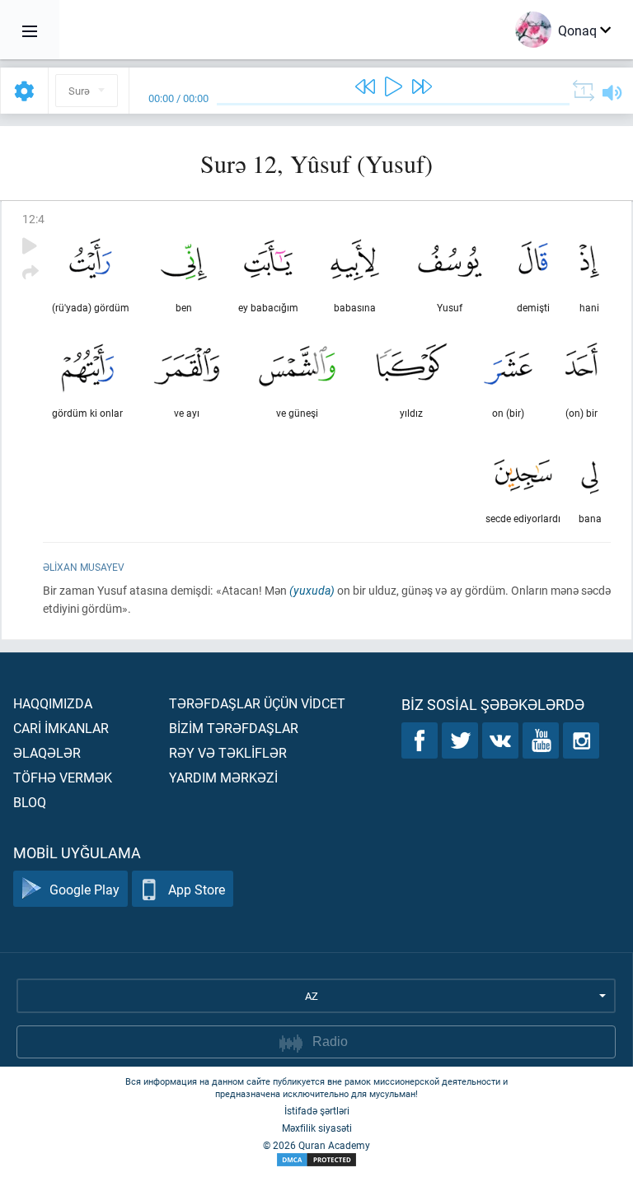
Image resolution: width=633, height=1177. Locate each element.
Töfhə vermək (62, 777)
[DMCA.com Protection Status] (316, 1160)
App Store (196, 889)
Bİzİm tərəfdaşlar (233, 727)
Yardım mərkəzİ (223, 777)
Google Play (84, 889)
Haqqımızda (52, 703)
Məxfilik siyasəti (317, 1127)
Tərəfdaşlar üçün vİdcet (257, 703)
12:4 (33, 219)
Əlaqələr (47, 752)
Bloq (29, 801)
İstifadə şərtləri (316, 1110)
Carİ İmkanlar (61, 727)
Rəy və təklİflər (228, 752)
